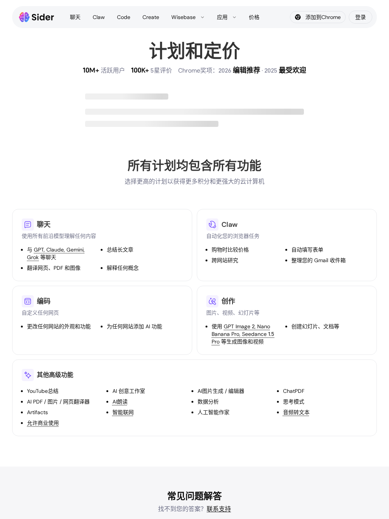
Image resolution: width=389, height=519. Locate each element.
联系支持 (219, 509)
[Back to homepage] (37, 17)
